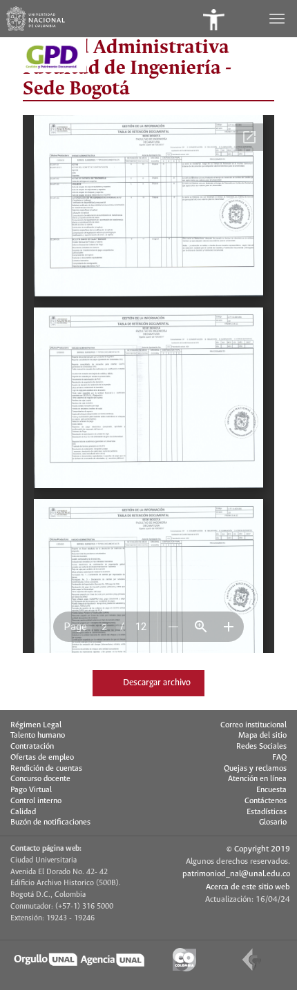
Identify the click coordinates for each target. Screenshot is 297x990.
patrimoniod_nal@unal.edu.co (236, 873)
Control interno (35, 801)
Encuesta (271, 790)
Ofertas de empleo (42, 758)
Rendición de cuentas (46, 769)
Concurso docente (40, 779)
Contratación (32, 746)
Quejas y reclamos (255, 769)
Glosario (273, 822)
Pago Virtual (31, 790)
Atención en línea (257, 779)
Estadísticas (267, 812)
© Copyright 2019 (258, 849)
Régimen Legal (35, 725)
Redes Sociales (261, 746)
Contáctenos (266, 801)
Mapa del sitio (262, 735)
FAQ (279, 758)
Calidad (23, 812)
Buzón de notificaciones (50, 822)
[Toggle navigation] (278, 18)
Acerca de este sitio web (248, 886)
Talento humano (37, 735)
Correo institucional (253, 725)
